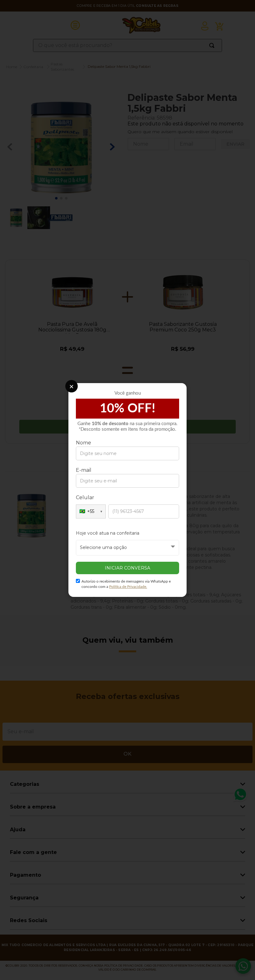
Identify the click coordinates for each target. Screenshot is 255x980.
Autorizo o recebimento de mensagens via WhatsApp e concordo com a (126, 583)
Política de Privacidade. (128, 586)
